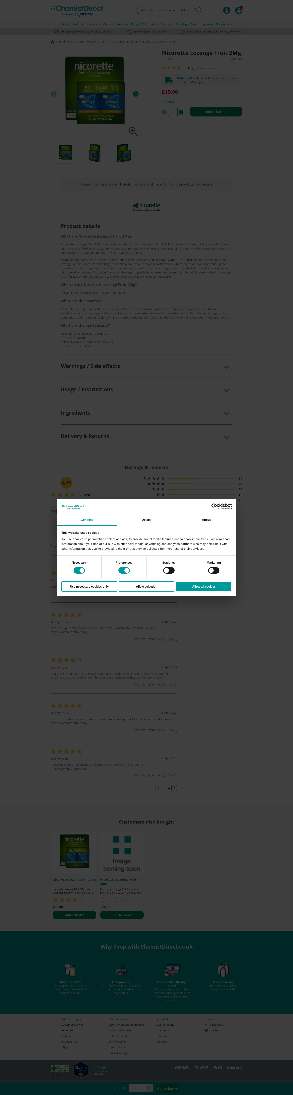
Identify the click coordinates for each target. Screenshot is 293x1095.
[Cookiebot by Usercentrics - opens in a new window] (214, 506)
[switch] (124, 570)
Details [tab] (146, 519)
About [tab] (206, 519)
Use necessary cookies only (89, 586)
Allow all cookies (204, 586)
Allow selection (146, 586)
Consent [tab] (87, 519)
